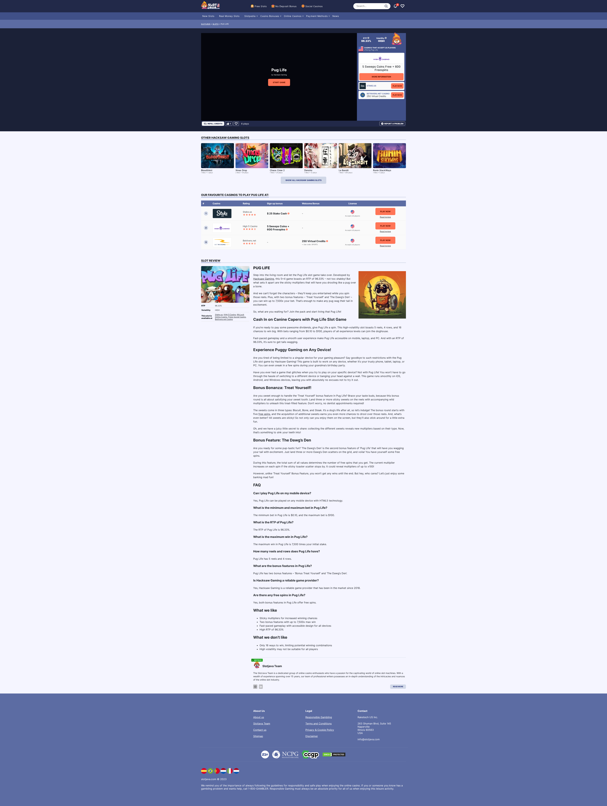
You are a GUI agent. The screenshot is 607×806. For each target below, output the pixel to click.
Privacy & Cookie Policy (319, 729)
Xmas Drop (241, 170)
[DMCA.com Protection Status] (334, 754)
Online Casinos (292, 16)
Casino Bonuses (269, 16)
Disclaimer (311, 736)
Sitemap (258, 736)
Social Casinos (314, 6)
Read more (398, 686)
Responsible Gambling (318, 717)
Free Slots (261, 6)
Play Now (397, 86)
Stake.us (219, 314)
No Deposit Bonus (286, 6)
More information (381, 77)
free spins (264, 414)
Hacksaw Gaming (280, 75)
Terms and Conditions (318, 723)
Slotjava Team (261, 723)
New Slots (208, 16)
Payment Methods (317, 16)
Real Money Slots (229, 16)
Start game (279, 82)
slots (216, 24)
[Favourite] (236, 124)
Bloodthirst (206, 170)
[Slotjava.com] (210, 6)
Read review (385, 217)
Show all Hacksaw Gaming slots (303, 180)
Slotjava (205, 24)
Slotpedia (250, 16)
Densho (308, 170)
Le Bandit (344, 170)
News (335, 16)
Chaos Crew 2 (277, 170)
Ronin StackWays (382, 170)
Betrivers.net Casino (224, 319)
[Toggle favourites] (402, 6)
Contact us (259, 729)
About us (258, 717)
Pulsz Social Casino (237, 317)
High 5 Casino (230, 314)
